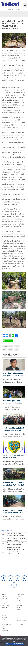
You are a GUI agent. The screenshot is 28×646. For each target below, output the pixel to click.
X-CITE (3, 620)
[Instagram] (24, 578)
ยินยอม (7, 643)
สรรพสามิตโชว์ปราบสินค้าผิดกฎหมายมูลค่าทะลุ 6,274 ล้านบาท (16, 548)
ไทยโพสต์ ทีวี (5, 631)
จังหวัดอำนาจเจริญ (7, 346)
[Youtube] (17, 578)
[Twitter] (10, 578)
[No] (26, 641)
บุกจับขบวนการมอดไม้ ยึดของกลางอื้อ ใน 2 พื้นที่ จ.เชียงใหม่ (13, 484)
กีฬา (18, 599)
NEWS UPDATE (7, 530)
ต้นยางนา (17, 346)
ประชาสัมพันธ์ (20, 605)
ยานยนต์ (4, 622)
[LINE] (14, 585)
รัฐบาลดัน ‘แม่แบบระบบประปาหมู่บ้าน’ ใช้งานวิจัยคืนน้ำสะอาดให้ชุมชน (15, 535)
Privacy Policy (20, 625)
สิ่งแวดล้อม (19, 609)
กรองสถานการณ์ (21, 594)
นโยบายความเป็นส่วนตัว (17, 643)
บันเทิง (3, 628)
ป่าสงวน (10, 349)
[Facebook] (3, 578)
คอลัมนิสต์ (4, 599)
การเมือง (4, 594)
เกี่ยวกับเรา (19, 618)
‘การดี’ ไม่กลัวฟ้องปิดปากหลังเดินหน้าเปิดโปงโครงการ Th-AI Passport (16, 553)
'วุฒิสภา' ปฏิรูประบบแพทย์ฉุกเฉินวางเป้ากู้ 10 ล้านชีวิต (16, 539)
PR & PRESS (20, 616)
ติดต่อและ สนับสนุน (21, 620)
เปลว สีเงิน (4, 596)
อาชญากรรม (5, 618)
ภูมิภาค (18, 607)
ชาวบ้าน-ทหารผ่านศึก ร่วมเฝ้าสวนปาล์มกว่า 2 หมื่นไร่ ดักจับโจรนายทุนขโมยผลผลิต (13, 512)
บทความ (4, 601)
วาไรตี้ (18, 596)
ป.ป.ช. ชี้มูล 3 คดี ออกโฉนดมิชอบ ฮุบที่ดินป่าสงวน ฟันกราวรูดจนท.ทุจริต (13, 375)
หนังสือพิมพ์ (5, 607)
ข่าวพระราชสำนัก (6, 605)
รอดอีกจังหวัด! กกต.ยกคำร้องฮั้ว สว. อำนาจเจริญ (13, 456)
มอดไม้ (16, 349)
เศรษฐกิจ (4, 603)
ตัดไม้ (4, 349)
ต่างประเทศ (4, 615)
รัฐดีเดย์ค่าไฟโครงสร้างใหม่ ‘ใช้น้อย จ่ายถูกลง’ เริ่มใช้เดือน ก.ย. (16, 544)
